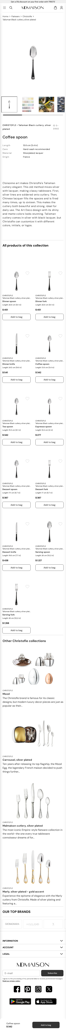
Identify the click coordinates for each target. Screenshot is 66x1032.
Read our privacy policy (11, 981)
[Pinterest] (28, 989)
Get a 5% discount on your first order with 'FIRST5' (33, 1)
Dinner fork (41, 301)
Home (5, 16)
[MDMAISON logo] (33, 964)
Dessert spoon (9, 489)
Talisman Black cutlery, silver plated (19, 19)
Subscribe (52, 973)
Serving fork (8, 614)
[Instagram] (38, 989)
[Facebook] (17, 989)
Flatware (15, 16)
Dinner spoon (9, 301)
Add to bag (46, 1025)
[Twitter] (49, 989)
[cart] (56, 7)
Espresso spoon (43, 426)
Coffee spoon (42, 364)
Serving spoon (42, 552)
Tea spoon (7, 426)
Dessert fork (41, 489)
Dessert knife (9, 552)
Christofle (27, 16)
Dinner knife (8, 364)
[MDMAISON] (32, 8)
